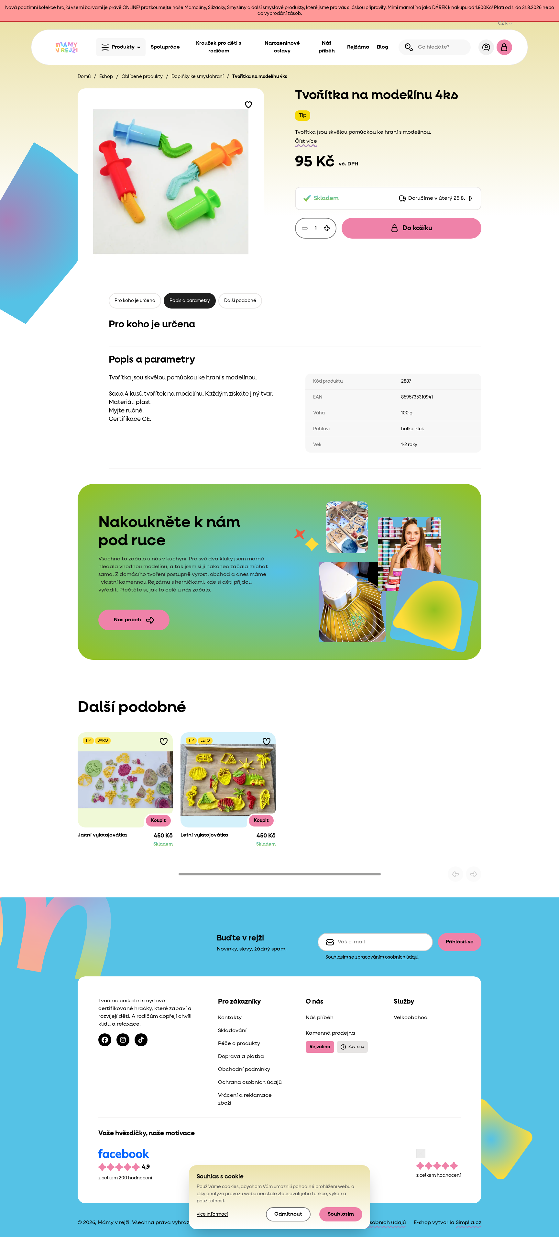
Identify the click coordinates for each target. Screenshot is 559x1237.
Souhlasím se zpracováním (371, 957)
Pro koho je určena (135, 300)
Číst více (306, 141)
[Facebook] (104, 1039)
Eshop (106, 76)
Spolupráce (165, 47)
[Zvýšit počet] (327, 228)
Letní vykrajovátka (204, 835)
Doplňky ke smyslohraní (197, 76)
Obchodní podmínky (244, 1069)
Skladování (232, 1030)
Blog (382, 47)
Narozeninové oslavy (282, 47)
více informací (212, 1214)
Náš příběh (327, 47)
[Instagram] (122, 1039)
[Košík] (504, 47)
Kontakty (230, 1017)
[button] (248, 104)
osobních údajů (401, 957)
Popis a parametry (190, 300)
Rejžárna (358, 47)
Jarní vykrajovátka (102, 835)
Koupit (158, 820)
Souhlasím (341, 1214)
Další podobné (240, 300)
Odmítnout (288, 1214)
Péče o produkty (239, 1043)
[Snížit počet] (305, 228)
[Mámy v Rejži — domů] (66, 47)
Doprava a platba (241, 1056)
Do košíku (417, 228)
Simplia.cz (468, 1222)
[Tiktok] (141, 1039)
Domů (84, 76)
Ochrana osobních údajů (250, 1082)
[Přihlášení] (486, 47)
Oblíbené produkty (142, 76)
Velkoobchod (411, 1017)
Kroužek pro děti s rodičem (218, 47)
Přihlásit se (460, 942)
